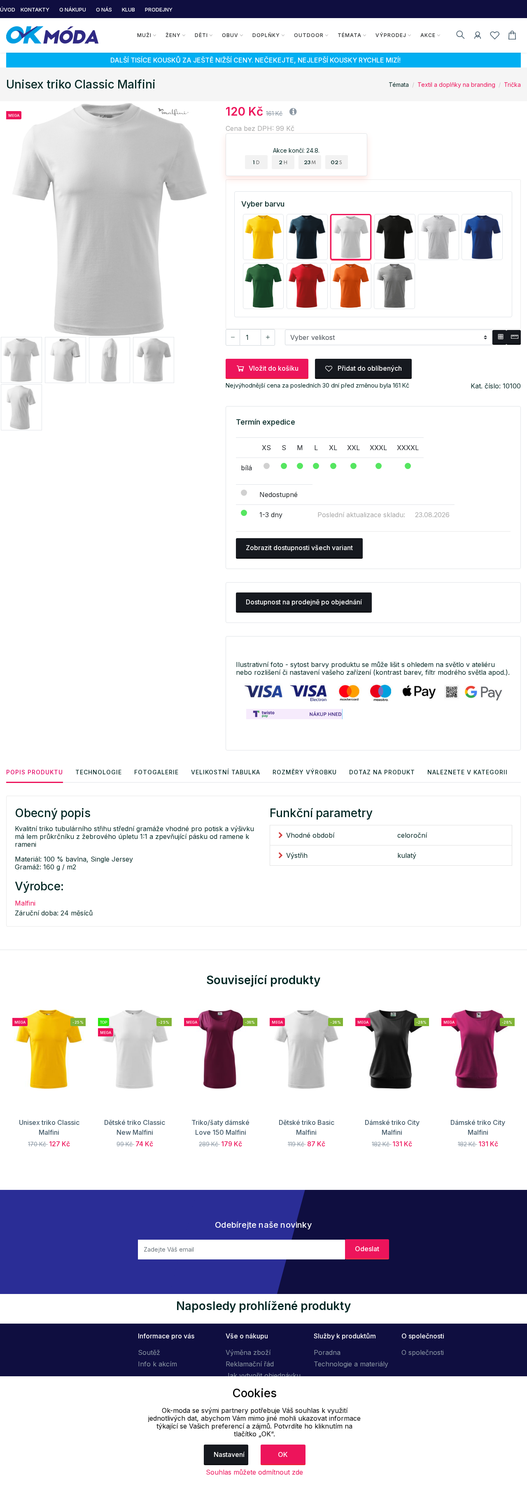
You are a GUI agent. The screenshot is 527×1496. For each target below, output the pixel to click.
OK (283, 1454)
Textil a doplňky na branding (456, 84)
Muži (144, 35)
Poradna (327, 1352)
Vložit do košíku (273, 368)
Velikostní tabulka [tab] (225, 772)
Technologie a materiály (351, 1364)
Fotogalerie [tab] (156, 772)
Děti (201, 35)
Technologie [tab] (98, 772)
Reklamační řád (250, 1364)
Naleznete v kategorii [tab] (467, 772)
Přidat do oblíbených (369, 368)
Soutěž (149, 1352)
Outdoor (309, 35)
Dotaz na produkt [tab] (382, 772)
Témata (349, 35)
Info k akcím (157, 1364)
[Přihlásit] (477, 37)
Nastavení (229, 1454)
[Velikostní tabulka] (499, 337)
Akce (428, 35)
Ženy (173, 35)
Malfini (25, 903)
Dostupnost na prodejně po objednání (304, 602)
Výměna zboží (248, 1352)
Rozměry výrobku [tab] (305, 772)
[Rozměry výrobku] (513, 337)
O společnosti (422, 1352)
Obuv (230, 35)
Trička (512, 84)
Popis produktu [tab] (34, 772)
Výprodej (390, 35)
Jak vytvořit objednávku (263, 1375)
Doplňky (266, 35)
